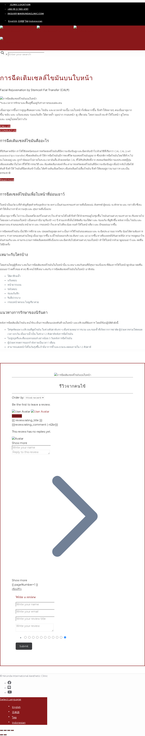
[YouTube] (10, 692)
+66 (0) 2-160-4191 (18, 9)
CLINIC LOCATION (19, 4)
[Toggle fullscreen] (8, 730)
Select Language (10, 699)
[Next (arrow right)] (5, 734)
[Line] (9, 687)
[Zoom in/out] (12, 730)
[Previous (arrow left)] (1, 734)
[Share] (5, 730)
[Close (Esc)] (1, 730)
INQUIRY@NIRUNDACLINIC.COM (26, 13)
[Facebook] (9, 682)
